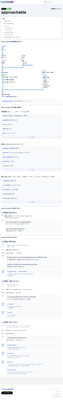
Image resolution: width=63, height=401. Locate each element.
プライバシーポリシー (55, 389)
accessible (18, 253)
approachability (11, 370)
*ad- (2, 47)
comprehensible (11, 271)
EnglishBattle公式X (8, 101)
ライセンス (59, 391)
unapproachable (11, 345)
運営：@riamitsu (57, 396)
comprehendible (22, 271)
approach (4, 72)
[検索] (45, 2)
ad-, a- (3, 57)
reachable (18, 292)
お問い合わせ (58, 394)
